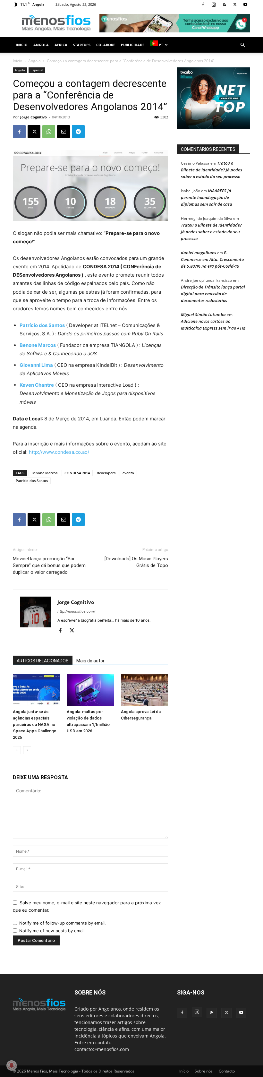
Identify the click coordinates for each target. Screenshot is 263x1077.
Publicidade (132, 44)
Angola (41, 44)
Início (22, 44)
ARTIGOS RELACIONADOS (43, 660)
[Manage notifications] (11, 1065)
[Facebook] (203, 4)
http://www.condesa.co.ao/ (59, 452)
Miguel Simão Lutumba (203, 314)
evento (128, 472)
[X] (235, 4)
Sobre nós (204, 1071)
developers (106, 472)
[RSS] (224, 4)
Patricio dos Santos (32, 480)
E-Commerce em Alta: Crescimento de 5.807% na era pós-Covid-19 (212, 259)
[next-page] (27, 750)
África (61, 44)
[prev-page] (17, 750)
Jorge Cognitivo (33, 117)
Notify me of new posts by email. (52, 930)
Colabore (105, 44)
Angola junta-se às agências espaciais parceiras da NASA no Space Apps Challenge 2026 (34, 724)
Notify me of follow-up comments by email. (62, 923)
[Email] (63, 131)
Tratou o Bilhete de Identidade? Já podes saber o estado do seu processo (211, 169)
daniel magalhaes (198, 252)
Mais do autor (90, 660)
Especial (36, 70)
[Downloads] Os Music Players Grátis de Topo (136, 562)
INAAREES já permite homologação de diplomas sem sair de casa (206, 197)
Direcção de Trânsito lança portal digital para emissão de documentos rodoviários (213, 293)
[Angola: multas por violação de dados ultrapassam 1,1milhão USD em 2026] (90, 690)
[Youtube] (245, 4)
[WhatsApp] (48, 131)
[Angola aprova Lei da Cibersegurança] (144, 690)
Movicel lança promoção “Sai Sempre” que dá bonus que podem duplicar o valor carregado (49, 565)
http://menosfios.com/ (76, 611)
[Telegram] (78, 131)
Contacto (227, 1071)
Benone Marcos (44, 472)
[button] (242, 45)
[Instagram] (213, 4)
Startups (81, 44)
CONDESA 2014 (77, 472)
